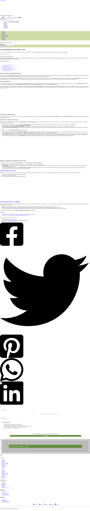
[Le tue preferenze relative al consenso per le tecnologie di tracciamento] (1, 383)
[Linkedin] (44, 393)
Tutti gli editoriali (4, 418)
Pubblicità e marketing (5, 501)
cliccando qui (14, 219)
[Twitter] (44, 290)
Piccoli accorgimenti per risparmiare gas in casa (10, 68)
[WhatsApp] (44, 369)
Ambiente (3, 32)
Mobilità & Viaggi (5, 35)
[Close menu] (1, 455)
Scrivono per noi (5, 494)
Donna (3, 34)
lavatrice (32, 207)
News (3, 31)
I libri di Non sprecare (5, 495)
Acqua (7, 22)
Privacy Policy (4, 502)
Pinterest (14, 221)
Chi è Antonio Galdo (5, 493)
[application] (9, 21)
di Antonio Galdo (4, 409)
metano (71, 83)
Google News (9, 220)
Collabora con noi (5, 500)
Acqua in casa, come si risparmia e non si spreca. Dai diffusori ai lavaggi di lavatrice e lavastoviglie (18, 214)
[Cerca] (14, 19)
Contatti (3, 499)
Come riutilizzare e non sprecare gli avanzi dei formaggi (13, 425)
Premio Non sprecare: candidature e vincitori (19, 446)
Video (3, 486)
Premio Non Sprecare (5, 487)
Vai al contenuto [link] (2, 0)
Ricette (3, 37)
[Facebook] (44, 234)
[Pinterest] (44, 346)
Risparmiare (4, 465)
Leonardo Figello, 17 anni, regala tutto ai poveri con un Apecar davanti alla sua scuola (18, 426)
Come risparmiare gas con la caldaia (8, 70)
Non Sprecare (2, 457)
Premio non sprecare (5, 438)
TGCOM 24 (16, 16)
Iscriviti (45, 435)
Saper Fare (4, 39)
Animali (3, 33)
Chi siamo (3, 492)
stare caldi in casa (61, 131)
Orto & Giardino (5, 36)
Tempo (7, 28)
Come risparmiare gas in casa (7, 69)
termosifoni (7, 206)
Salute (7, 27)
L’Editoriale (4, 482)
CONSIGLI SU (6, 21)
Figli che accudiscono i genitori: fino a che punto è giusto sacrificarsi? (15, 427)
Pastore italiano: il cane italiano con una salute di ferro (13, 424)
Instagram (11, 221)
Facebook (7, 221)
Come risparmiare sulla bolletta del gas (8, 65)
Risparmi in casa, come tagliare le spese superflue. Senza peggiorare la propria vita (15, 215)
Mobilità (3, 485)
